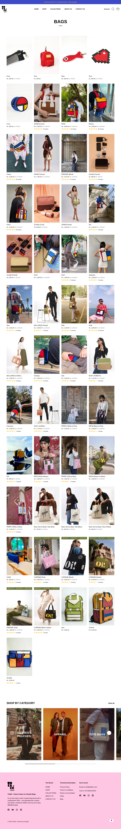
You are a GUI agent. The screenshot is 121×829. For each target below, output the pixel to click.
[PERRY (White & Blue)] (19, 506)
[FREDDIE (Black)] (74, 153)
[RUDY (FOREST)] (101, 354)
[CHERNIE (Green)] (101, 556)
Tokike (14, 821)
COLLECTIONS (55, 9)
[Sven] (74, 254)
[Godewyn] (101, 254)
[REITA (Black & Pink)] (101, 405)
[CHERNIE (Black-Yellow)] (47, 606)
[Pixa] (101, 55)
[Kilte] (74, 304)
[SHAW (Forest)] (74, 203)
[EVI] (19, 455)
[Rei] (101, 203)
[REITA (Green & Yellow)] (101, 455)
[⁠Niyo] (74, 55)
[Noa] (19, 304)
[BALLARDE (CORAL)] (19, 354)
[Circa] (19, 103)
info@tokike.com (91, 787)
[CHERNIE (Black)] (74, 556)
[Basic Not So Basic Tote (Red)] (47, 506)
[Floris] (19, 203)
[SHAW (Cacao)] (47, 103)
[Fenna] (19, 153)
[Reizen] (101, 103)
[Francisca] (19, 405)
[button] (12, 733)
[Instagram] (17, 809)
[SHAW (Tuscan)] (47, 153)
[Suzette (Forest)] (19, 254)
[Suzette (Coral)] (47, 203)
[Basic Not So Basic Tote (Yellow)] (101, 506)
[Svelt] (47, 254)
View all (111, 703)
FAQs (62, 796)
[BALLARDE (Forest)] (47, 304)
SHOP (44, 9)
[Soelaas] (47, 354)
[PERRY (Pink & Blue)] (74, 455)
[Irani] (74, 606)
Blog (61, 799)
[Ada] (74, 354)
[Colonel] (101, 606)
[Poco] (19, 55)
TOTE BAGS (97, 734)
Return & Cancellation (67, 793)
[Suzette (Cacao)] (101, 153)
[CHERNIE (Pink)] (47, 556)
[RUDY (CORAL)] (47, 405)
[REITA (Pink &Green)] (47, 455)
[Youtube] (13, 809)
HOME (36, 9)
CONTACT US (80, 9)
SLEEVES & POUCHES (24, 734)
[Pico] (47, 55)
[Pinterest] (21, 809)
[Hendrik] (19, 657)
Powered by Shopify (23, 821)
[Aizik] (101, 304)
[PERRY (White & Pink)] (74, 405)
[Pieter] (74, 103)
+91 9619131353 (90, 791)
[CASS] (19, 556)
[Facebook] (8, 809)
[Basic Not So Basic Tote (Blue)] (74, 506)
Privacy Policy (65, 787)
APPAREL (60, 734)
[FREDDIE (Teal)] (19, 606)
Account (107, 9)
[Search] (113, 9)
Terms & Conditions (66, 790)
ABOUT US (68, 9)
